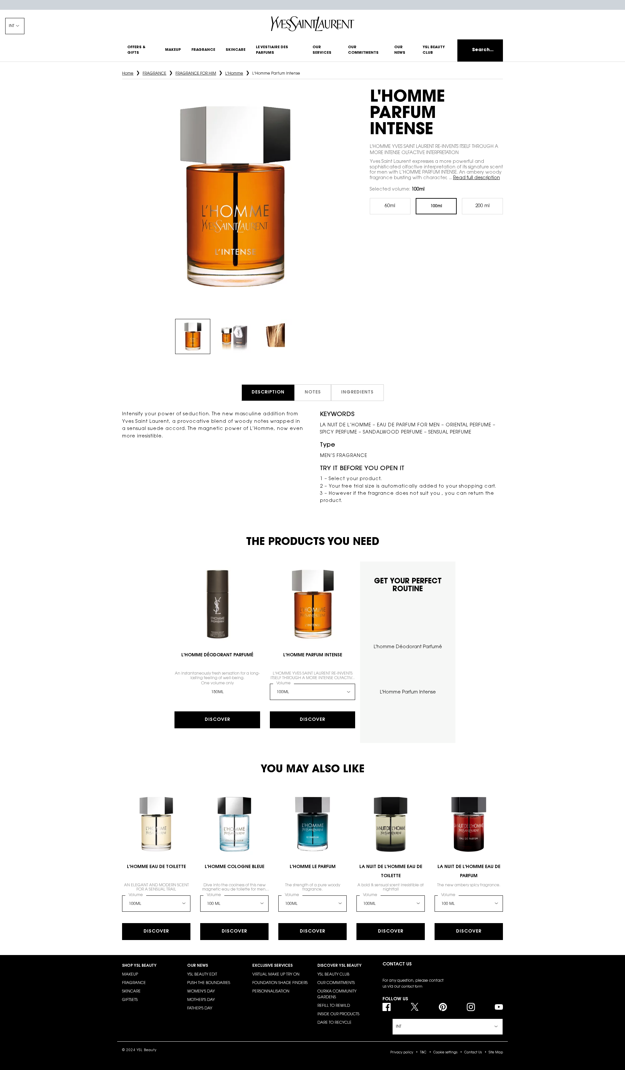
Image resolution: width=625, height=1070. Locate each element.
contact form (412, 987)
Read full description (476, 178)
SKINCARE (131, 991)
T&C (423, 1052)
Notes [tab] (313, 392)
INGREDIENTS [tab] (357, 392)
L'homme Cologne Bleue (234, 867)
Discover (217, 720)
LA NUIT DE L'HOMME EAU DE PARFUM (469, 871)
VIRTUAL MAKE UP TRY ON (275, 975)
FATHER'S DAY (199, 1008)
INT (11, 26)
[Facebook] (386, 1007)
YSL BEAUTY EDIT (202, 975)
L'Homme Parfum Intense (312, 655)
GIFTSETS (130, 1000)
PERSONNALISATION (270, 991)
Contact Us (473, 1052)
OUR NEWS (197, 966)
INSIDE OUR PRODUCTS (338, 1014)
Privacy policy (401, 1052)
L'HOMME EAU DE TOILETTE (156, 867)
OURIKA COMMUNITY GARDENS (336, 994)
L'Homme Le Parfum (313, 867)
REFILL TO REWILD (333, 1006)
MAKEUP (130, 975)
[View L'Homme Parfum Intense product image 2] (234, 336)
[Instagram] (471, 1007)
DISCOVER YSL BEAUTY (339, 966)
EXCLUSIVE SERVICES (272, 966)
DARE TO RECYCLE (334, 1023)
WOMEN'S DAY (201, 991)
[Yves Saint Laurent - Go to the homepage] (312, 23)
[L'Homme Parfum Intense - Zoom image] (234, 196)
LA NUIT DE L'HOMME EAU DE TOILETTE (390, 871)
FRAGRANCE (134, 983)
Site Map (496, 1052)
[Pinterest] (443, 1007)
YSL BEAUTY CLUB (333, 975)
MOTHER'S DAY (201, 1000)
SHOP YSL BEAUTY (139, 966)
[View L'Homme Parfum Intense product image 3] (276, 336)
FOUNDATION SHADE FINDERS (280, 983)
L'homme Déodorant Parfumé (217, 655)
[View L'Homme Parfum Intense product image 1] (192, 336)
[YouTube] (499, 1007)
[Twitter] (414, 1007)
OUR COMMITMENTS (336, 983)
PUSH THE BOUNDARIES (208, 983)
